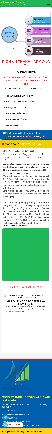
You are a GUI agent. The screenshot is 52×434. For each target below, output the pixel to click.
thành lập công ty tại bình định (16, 173)
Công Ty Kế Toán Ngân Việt (31, 431)
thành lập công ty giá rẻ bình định (17, 225)
